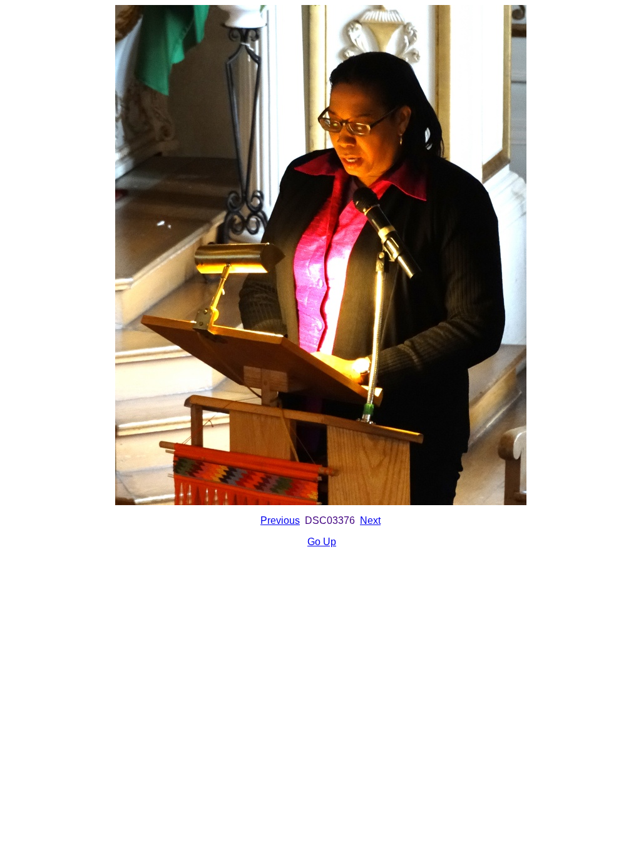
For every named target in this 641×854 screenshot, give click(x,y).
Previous (280, 520)
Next (370, 520)
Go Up (321, 541)
